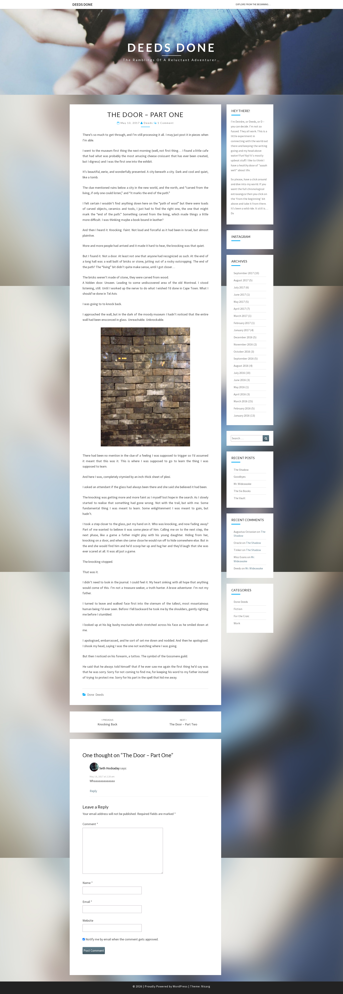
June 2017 (240, 294)
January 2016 (242, 415)
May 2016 (239, 387)
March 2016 (240, 401)
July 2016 (239, 373)
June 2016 (240, 380)
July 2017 (239, 287)
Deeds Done (82, 4)
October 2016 (242, 351)
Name (88, 883)
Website (88, 920)
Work (237, 623)
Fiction (238, 609)
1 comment (166, 122)
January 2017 (242, 330)
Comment (90, 824)
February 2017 (242, 323)
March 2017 (240, 316)
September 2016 (244, 358)
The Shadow (241, 469)
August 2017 (241, 280)
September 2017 (244, 273)
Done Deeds (95, 695)
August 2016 (241, 365)
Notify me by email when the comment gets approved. (121, 939)
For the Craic (241, 616)
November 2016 (243, 344)
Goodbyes (240, 476)
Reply (93, 791)
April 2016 (240, 394)
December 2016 (243, 337)
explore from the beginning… (253, 4)
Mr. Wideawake (242, 484)
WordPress (180, 986)
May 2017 (239, 301)
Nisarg (205, 986)
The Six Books (242, 491)
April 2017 (240, 308)
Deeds (148, 122)
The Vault (239, 498)
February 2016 (242, 408)
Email (87, 902)
